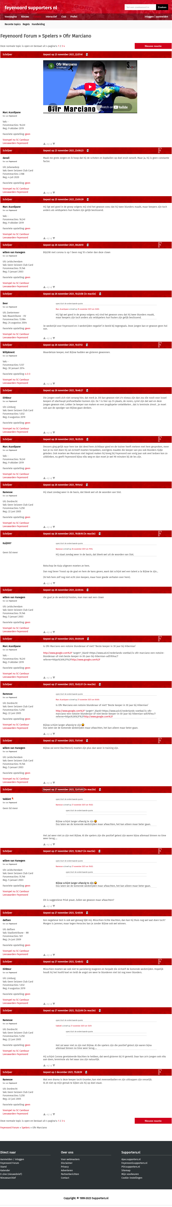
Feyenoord (13, 116)
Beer (5, 303)
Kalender (5, 1170)
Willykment (9, 352)
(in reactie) (90, 293)
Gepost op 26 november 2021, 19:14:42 (63, 484)
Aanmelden (6, 1159)
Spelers (50, 36)
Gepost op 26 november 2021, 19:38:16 (63, 533)
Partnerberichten (70, 1174)
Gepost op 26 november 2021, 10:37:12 (63, 344)
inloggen (149, 16)
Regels (26, 24)
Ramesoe (8, 492)
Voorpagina (11, 16)
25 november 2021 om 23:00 (88, 309)
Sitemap (125, 1170)
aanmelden (162, 16)
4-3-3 (27, 374)
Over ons (67, 1152)
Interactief (51, 16)
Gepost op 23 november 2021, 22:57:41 (63, 54)
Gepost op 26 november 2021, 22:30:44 (63, 590)
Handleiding (38, 24)
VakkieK (7, 799)
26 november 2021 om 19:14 (82, 549)
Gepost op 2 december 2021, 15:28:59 (62, 1072)
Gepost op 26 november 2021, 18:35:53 (63, 439)
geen (27, 134)
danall (6, 158)
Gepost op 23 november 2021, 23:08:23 (63, 150)
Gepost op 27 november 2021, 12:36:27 (63, 851)
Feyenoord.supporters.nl (134, 1163)
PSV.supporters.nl (130, 1166)
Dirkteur (7, 397)
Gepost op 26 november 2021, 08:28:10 (63, 245)
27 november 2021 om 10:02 (82, 805)
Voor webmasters (70, 1159)
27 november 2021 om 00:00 (88, 700)
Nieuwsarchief (8, 1177)
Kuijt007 (7, 543)
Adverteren (67, 1170)
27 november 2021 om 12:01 (81, 1026)
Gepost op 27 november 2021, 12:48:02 (63, 961)
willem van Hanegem (14, 252)
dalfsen (7, 920)
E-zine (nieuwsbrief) (11, 1174)
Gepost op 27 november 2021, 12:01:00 (63, 789)
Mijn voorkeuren (130, 1174)
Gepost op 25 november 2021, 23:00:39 (63, 199)
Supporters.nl (130, 1152)
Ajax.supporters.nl (131, 1159)
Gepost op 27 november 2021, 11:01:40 (63, 740)
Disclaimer (66, 1163)
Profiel (73, 16)
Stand (3, 1166)
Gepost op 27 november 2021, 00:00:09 (63, 638)
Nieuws (25, 16)
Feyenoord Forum (18, 36)
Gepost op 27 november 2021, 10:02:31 (63, 684)
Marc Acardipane (12, 112)
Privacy (65, 1166)
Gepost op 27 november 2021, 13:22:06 (63, 1010)
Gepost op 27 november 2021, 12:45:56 (63, 912)
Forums (37, 16)
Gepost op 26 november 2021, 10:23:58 (63, 293)
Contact (65, 1177)
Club (63, 16)
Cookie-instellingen (131, 1177)
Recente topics (13, 24)
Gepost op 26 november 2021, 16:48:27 (63, 390)
